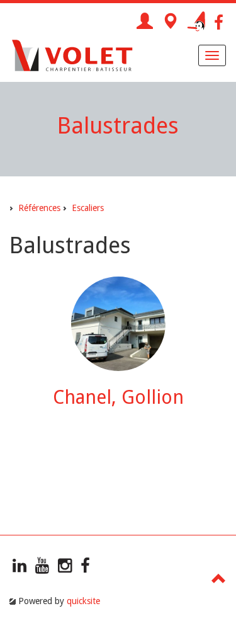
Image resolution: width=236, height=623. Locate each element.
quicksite (83, 601)
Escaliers (88, 208)
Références (39, 208)
